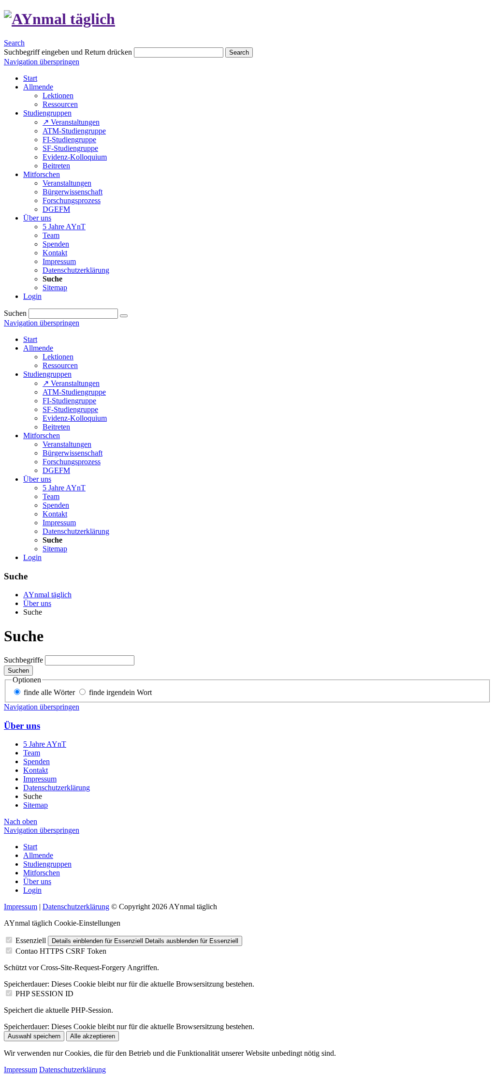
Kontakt (55, 514)
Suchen (15, 313)
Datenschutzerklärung (76, 531)
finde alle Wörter (49, 692)
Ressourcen (60, 365)
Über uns (37, 479)
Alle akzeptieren (92, 1036)
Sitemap (55, 549)
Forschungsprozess (72, 462)
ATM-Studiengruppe (74, 392)
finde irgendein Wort (120, 692)
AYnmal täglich (47, 595)
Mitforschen (41, 435)
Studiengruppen (47, 374)
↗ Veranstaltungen (71, 383)
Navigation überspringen (41, 62)
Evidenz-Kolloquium (75, 418)
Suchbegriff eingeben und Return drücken (68, 52)
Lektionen (58, 357)
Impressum (59, 522)
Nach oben (20, 821)
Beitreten (56, 427)
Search (14, 43)
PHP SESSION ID (44, 993)
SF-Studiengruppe (70, 409)
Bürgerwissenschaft (72, 453)
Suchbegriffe (23, 660)
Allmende (38, 348)
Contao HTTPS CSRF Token (60, 951)
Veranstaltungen (67, 444)
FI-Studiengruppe (69, 401)
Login (32, 557)
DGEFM (56, 470)
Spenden (56, 505)
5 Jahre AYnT (64, 488)
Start (30, 339)
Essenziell (30, 940)
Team (51, 496)
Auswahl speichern (34, 1036)
